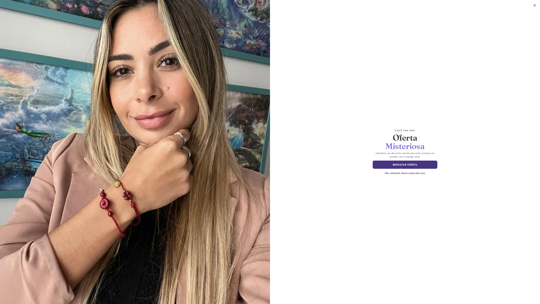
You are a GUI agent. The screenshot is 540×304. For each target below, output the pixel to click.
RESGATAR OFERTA (405, 164)
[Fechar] (534, 5)
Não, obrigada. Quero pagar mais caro (405, 173)
